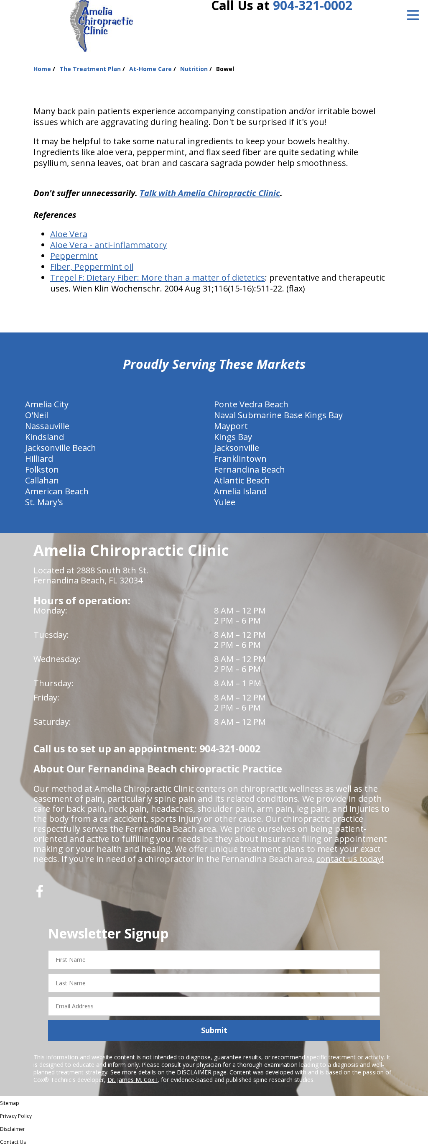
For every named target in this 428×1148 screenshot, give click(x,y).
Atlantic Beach (242, 480)
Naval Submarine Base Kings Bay (278, 415)
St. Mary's (44, 502)
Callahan (42, 480)
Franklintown (240, 458)
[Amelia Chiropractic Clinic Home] (101, 26)
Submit (214, 1030)
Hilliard (39, 458)
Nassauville (47, 426)
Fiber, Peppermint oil (91, 266)
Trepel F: (68, 277)
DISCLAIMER (194, 1072)
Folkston (42, 469)
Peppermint (74, 255)
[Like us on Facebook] (39, 894)
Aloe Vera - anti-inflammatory (108, 245)
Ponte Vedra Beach (251, 404)
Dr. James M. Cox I (132, 1080)
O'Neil (36, 415)
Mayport (231, 426)
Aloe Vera (68, 234)
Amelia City (47, 404)
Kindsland (44, 436)
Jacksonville (236, 447)
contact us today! (350, 858)
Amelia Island (240, 491)
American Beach (57, 491)
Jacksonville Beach (60, 447)
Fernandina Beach (249, 469)
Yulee (224, 502)
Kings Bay (233, 436)
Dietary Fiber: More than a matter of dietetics (176, 277)
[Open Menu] (413, 15)
